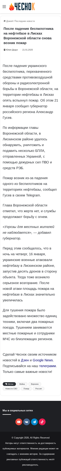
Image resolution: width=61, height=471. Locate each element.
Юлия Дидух (12, 50)
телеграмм (47, 366)
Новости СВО (11, 389)
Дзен (25, 360)
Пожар (26, 389)
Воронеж (34, 384)
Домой (9, 21)
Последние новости (25, 21)
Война (22, 384)
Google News (43, 360)
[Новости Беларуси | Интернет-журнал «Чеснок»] (22, 6)
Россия (38, 389)
